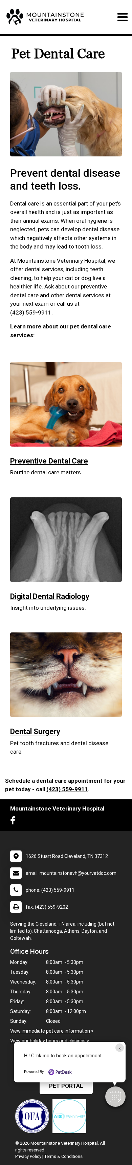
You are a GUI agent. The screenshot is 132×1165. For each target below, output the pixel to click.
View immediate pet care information (50, 1031)
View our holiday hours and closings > (49, 1040)
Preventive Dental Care (49, 461)
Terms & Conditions (63, 1156)
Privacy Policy (28, 1156)
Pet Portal (66, 1085)
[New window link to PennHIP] (71, 1116)
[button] (115, 1096)
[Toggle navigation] (122, 17)
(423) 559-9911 (30, 312)
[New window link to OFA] (33, 1116)
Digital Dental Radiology (49, 596)
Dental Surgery (35, 731)
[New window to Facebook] (14, 822)
